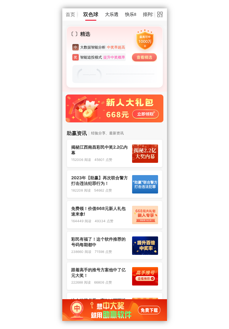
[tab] (91, 14)
